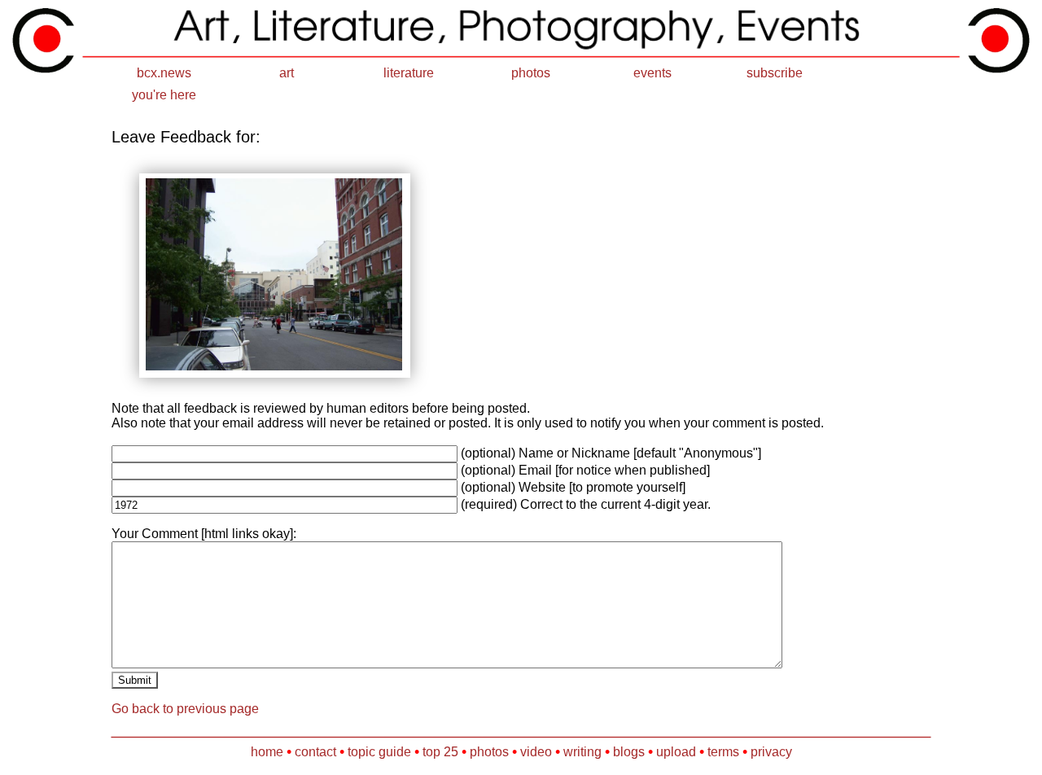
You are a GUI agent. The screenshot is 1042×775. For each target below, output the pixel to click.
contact (315, 752)
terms (723, 752)
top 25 (440, 752)
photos (530, 73)
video (536, 752)
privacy (771, 752)
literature (408, 73)
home (267, 752)
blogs (629, 752)
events (652, 73)
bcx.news (164, 73)
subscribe (774, 73)
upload (676, 752)
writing (582, 752)
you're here (164, 95)
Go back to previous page (185, 709)
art (286, 73)
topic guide (379, 752)
